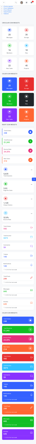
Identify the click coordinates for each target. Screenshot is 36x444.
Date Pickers (8, 12)
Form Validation (8, 8)
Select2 (6, 13)
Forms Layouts (8, 6)
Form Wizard (8, 10)
